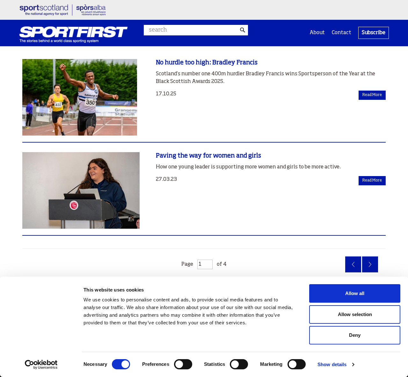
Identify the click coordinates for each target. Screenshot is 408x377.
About (317, 32)
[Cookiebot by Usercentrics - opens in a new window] (41, 364)
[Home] (73, 34)
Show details (331, 364)
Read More (372, 95)
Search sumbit (242, 30)
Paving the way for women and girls (208, 156)
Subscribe (373, 32)
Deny (355, 335)
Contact (341, 32)
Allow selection (355, 314)
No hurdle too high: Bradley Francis (207, 63)
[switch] (183, 364)
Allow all (354, 293)
